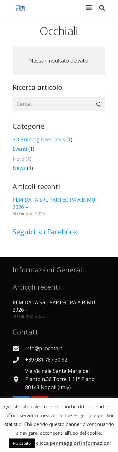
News (19, 168)
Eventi (20, 148)
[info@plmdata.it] (19, 348)
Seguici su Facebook (45, 231)
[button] (102, 8)
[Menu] (88, 8)
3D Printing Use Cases (39, 139)
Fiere (18, 158)
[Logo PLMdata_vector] (20, 8)
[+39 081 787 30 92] (19, 360)
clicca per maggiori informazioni (73, 443)
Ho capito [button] (22, 443)
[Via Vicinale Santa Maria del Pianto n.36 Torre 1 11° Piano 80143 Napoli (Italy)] (19, 379)
